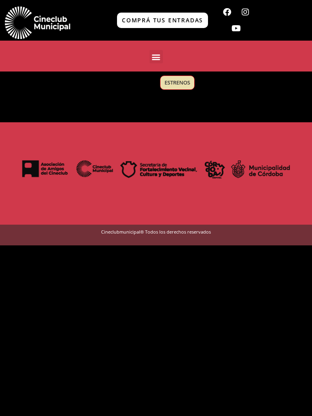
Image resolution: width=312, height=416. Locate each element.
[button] (156, 56)
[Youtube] (236, 28)
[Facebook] (227, 12)
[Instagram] (245, 12)
